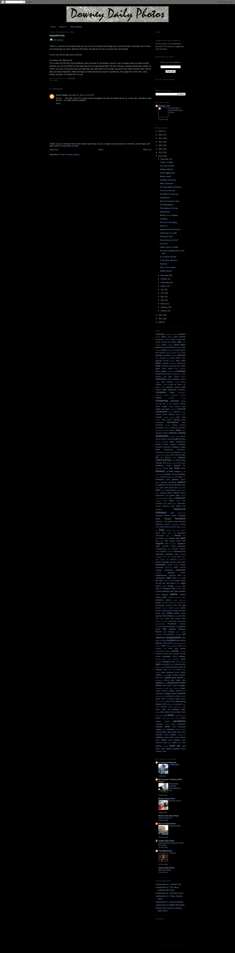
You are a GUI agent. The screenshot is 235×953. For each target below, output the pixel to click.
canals (177, 382)
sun (184, 691)
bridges (164, 371)
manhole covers (169, 546)
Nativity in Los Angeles (169, 215)
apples (167, 339)
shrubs (183, 662)
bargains (173, 353)
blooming (172, 366)
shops (173, 662)
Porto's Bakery (168, 616)
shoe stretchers (173, 659)
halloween (180, 498)
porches (159, 616)
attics (183, 342)
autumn (164, 345)
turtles (183, 718)
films (164, 463)
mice (169, 557)
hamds (165, 501)
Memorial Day (179, 551)
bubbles (169, 371)
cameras (170, 382)
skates (163, 667)
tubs (167, 718)
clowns (177, 406)
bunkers (182, 374)
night (168, 578)
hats (183, 501)
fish (184, 465)
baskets (173, 355)
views (167, 726)
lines (157, 541)
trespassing (178, 715)
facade (183, 452)
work (183, 742)
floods (183, 468)
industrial (182, 521)
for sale (183, 471)
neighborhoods (161, 575)
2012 (160, 156)
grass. (157, 493)
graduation (182, 487)
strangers (181, 685)
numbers (166, 581)
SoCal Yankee (62, 95)
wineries (159, 742)
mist (167, 559)
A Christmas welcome (168, 260)
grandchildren (171, 490)
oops (183, 583)
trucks (158, 718)
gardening (172, 482)
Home (53, 27)
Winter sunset (165, 176)
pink (183, 605)
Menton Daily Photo (166, 799)
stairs (178, 680)
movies (170, 565)
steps (165, 683)
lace (178, 530)
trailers (158, 712)
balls (183, 347)
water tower (181, 732)
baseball (159, 355)
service (174, 656)
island (161, 527)
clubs (183, 406)
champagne (181, 392)
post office (181, 616)
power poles (180, 618)
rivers (178, 640)
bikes (158, 363)
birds (158, 366)
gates (161, 485)
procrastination (160, 624)
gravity (167, 495)
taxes (183, 699)
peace (175, 600)
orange (164, 586)
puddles (171, 626)
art (169, 342)
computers (173, 409)
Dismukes (181, 428)
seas (170, 654)
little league (170, 541)
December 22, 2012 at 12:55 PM (81, 95)
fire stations (174, 463)
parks (173, 594)
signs (158, 664)
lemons (166, 538)
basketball (167, 355)
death (183, 420)
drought (175, 439)
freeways (181, 474)
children (159, 398)
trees (171, 715)
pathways (171, 597)
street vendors (174, 688)
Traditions (164, 219)
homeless (159, 515)
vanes (167, 724)
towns (164, 709)
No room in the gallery (168, 222)
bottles (170, 368)
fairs (183, 455)
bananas (158, 350)
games (182, 479)
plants (183, 608)
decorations (172, 422)
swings (177, 696)
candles (165, 384)
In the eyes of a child (168, 233)
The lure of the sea (167, 191)
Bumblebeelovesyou (163, 374)
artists (174, 342)
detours (175, 425)
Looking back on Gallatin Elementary (170, 905)
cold (55, 80)
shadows (182, 656)
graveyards (160, 495)
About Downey (76, 27)
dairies (169, 420)
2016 (160, 142)
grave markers (173, 493)
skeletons (174, 667)
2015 (160, 145)
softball (182, 672)
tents (173, 701)
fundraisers (160, 479)
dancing (177, 420)
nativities (171, 573)
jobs (178, 527)
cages (157, 382)
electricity (159, 447)
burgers (158, 376)
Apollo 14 (163, 226)
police (170, 613)
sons (164, 675)
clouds (164, 406)
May (163, 297)
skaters (158, 667)
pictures (169, 605)
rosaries (174, 646)
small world (171, 669)
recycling (178, 634)
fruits (180, 477)
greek (172, 495)
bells (183, 358)
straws (166, 688)
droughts (182, 439)
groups (183, 495)
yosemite (175, 749)
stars (183, 680)
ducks (172, 442)
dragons (172, 436)
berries (166, 361)
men (176, 554)
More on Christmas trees (169, 201)
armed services (161, 342)
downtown (162, 435)
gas (157, 485)
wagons (178, 729)
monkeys (173, 559)
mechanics (170, 551)
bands (164, 350)
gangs (158, 482)
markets (182, 549)
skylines (159, 670)
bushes (183, 376)
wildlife (163, 740)
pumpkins (181, 626)
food (171, 471)
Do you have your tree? (169, 240)
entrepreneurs (168, 452)
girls (179, 485)
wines (165, 742)
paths (165, 597)
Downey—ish (163, 106)
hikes (173, 506)
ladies (158, 533)
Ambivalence (165, 212)
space (169, 675)
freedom (175, 474)
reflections (161, 637)
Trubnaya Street (175, 826)
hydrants (159, 521)
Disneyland (159, 430)
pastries (158, 597)
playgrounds (167, 610)
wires (179, 742)
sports (168, 677)
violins (164, 729)
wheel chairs (174, 737)
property (182, 624)
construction (161, 411)
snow (163, 672)
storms (175, 685)
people (158, 603)
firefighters (160, 465)
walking (158, 732)
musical (182, 567)
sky (184, 667)
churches (174, 401)
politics (177, 613)
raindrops (181, 629)
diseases (174, 428)
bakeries (159, 347)
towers (158, 709)
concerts (181, 409)
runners (158, 648)
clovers (171, 406)
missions (162, 559)
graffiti (158, 490)
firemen (169, 465)
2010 (160, 319)
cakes (163, 382)
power (162, 618)
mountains (161, 564)
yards (163, 749)
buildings (181, 371)
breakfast (182, 368)
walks (164, 732)
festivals (159, 463)
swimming (170, 696)
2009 (160, 322)
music (176, 567)
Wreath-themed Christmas (170, 229)
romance (158, 646)
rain (164, 629)
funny (168, 479)
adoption (175, 334)
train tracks (164, 712)
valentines (159, 724)
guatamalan (164, 498)
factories (178, 455)
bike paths (180, 361)
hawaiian (159, 503)
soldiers (159, 675)
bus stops (167, 376)
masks (158, 551)
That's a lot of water (167, 267)
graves (182, 493)
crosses (159, 417)
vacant (166, 721)
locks (178, 541)
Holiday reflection (167, 169)
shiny (164, 659)
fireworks (177, 465)
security (182, 654)
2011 (160, 315)
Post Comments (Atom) (70, 155)
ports (176, 616)
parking (165, 595)
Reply (58, 103)
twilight (158, 721)
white (158, 740)
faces (172, 455)
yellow (168, 749)
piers (175, 605)
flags (171, 468)
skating (168, 667)
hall (174, 498)
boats (183, 366)
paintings (165, 591)
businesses (161, 379)
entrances (159, 452)
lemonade (159, 538)
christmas (162, 400)
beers (168, 358)
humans (180, 518)
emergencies (168, 449)
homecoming (181, 513)
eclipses (173, 444)
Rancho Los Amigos (165, 632)
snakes (158, 672)
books (158, 369)
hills (184, 506)
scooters (182, 651)
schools (175, 651)
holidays (161, 512)
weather (173, 735)
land (174, 533)
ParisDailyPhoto (165, 851)
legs (184, 535)
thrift (164, 704)
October (164, 279)
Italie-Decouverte (164, 870)
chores (183, 398)
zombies (159, 751)
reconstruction (169, 634)
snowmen (170, 672)
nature (183, 573)
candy (170, 384)
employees (181, 449)
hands (171, 501)
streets (182, 688)
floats (177, 468)
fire (168, 463)
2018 (160, 135)
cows (178, 414)
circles (183, 401)
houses (167, 518)
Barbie (168, 353)
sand (176, 648)
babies (182, 345)
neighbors (172, 575)
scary (167, 651)
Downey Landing (177, 433)
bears (157, 358)
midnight (174, 557)
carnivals (169, 387)
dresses (164, 439)
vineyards (181, 727)
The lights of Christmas (169, 194)
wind (170, 740)
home (172, 513)
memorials (160, 554)
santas (182, 648)
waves (166, 735)
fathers (174, 460)
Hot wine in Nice (175, 801)
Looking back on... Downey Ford (168, 884)
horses (174, 516)
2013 (160, 152)
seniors (158, 656)
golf (166, 487)
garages (164, 482)
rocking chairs (177, 643)
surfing (158, 696)
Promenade (172, 624)
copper (170, 412)
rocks (183, 643)
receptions (159, 634)
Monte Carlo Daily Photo (168, 816)
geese (166, 485)
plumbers (182, 610)
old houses (170, 583)
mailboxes (181, 544)
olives (178, 583)
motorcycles (181, 562)
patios (183, 597)
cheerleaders (174, 395)
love (166, 543)
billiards (165, 363)
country (183, 412)
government (173, 487)
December (165, 159)
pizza (171, 608)
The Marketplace (166, 205)
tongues (164, 707)
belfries (178, 358)
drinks (170, 439)
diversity (165, 430)
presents (164, 621)
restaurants (173, 637)
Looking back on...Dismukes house (169, 893)
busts (170, 379)
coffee (158, 409)
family (174, 457)
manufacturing (161, 549)
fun (184, 477)
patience (178, 597)
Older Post (147, 150)
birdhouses (181, 363)
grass (183, 490)
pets (175, 602)
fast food (167, 460)
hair (170, 498)
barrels (179, 353)
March (163, 304)
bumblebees (176, 374)
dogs (178, 430)
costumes (176, 412)
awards (176, 345)
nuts (171, 581)
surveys (163, 696)
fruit (176, 477)
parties (182, 595)
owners (178, 588)
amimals (169, 337)
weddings (159, 737)
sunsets (181, 693)
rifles (157, 640)
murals (182, 565)
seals (166, 654)
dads (164, 420)
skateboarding (180, 664)
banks (177, 350)
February (164, 307)
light (177, 538)
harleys (178, 501)
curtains (158, 420)
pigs (179, 605)
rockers (170, 643)
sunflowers (160, 693)
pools (183, 613)
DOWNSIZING (174, 765)
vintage (158, 729)
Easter (158, 444)
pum (176, 626)
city (157, 404)
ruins (184, 646)
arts (179, 342)
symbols (182, 696)
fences (182, 460)
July (162, 290)
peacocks (182, 600)
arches (173, 339)
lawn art (169, 535)
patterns (168, 600)
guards (158, 498)
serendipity (166, 656)
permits (171, 602)
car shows (178, 384)
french (158, 477)
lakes (164, 533)
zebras (182, 749)
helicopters (181, 503)
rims (161, 640)
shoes (183, 659)
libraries (172, 538)
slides (165, 669)
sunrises (174, 693)
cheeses (182, 395)
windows (177, 740)
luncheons (173, 543)
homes (167, 516)
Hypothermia (57, 35)
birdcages (173, 363)
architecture (181, 339)
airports (158, 337)
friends (163, 477)
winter (174, 743)
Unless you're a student (169, 247)
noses (179, 578)
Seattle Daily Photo (166, 841)
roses (180, 646)
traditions (175, 709)
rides (183, 638)
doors (166, 433)
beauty (162, 358)
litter (162, 541)
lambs (169, 533)
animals (182, 337)
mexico (165, 557)
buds (174, 371)
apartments (160, 339)
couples (158, 414)
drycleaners (164, 442)
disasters (167, 428)
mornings (165, 562)
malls (158, 546)
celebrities (181, 390)
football (177, 471)
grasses (163, 493)
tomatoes (178, 704)
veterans (159, 727)
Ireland (182, 524)
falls (162, 457)
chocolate (171, 398)
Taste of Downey (168, 699)
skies (181, 667)
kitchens (168, 530)
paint (183, 588)
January (164, 311)
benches (159, 361)
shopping (166, 662)
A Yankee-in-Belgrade (167, 762)
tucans (172, 718)
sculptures (159, 654)
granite (179, 490)
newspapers (160, 578)
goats (157, 487)
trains (178, 712)
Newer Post (54, 150)
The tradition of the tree (169, 208)
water (174, 732)
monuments (181, 559)
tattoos (178, 699)
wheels (182, 737)
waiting (183, 729)
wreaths (165, 746)
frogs (168, 477)
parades (182, 591)
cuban (177, 417)
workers (159, 746)
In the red (163, 244)
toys (169, 709)
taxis (157, 701)
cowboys (171, 414)
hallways (158, 501)
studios (171, 691)
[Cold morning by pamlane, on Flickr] (56, 40)
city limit (169, 404)
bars (183, 353)
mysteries (158, 573)
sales (170, 648)
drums (157, 442)
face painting (165, 455)
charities (165, 395)
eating (165, 444)
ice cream (168, 521)
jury (157, 530)
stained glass (169, 680)
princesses (181, 621)
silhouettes (166, 664)
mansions (181, 546)
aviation (170, 345)
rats (177, 632)
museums (159, 567)
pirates (158, 608)
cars (183, 387)
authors (158, 345)
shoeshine (159, 662)
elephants (167, 447)
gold (161, 487)
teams (168, 701)
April (163, 300)
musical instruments (164, 570)
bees (172, 358)
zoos (164, 751)
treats (165, 715)
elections (181, 444)
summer (178, 691)
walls (169, 732)
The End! (172, 853)
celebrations (172, 390)
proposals (159, 626)
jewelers (173, 527)
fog (167, 471)
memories (169, 554)
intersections (175, 524)
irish (157, 527)
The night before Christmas (170, 187)
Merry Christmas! (167, 183)
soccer (176, 672)
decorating (159, 422)
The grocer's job (166, 236)
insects (167, 524)
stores (158, 685)
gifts (175, 485)
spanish (175, 675)
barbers (162, 353)
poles (164, 613)
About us (63, 27)
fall (157, 457)
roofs (164, 646)
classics (182, 404)
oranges (170, 586)
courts (165, 414)
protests (165, 626)
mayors (163, 551)
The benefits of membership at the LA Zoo (176, 110)
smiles (178, 669)
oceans (177, 581)
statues (159, 683)
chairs (172, 392)
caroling (177, 387)
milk (178, 557)
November (165, 275)
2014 (160, 149)
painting (159, 591)
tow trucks (182, 707)
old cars (162, 583)
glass (183, 485)
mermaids (182, 554)
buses (176, 376)
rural (164, 648)
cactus (183, 379)
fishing (165, 468)
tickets (169, 704)
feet (178, 460)
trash (183, 712)
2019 (160, 131)
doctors (172, 430)
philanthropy (181, 602)
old (157, 583)
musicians (180, 570)
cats (164, 389)
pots (157, 618)
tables (158, 699)
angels (175, 337)
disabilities (159, 428)
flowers (160, 471)
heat (174, 503)
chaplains (159, 395)
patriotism (159, 600)
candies (158, 384)
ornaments (178, 586)
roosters (168, 646)
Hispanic (159, 509)
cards (162, 387)
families (168, 457)
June (163, 293)
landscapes (160, 535)
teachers (162, 701)
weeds (166, 737)
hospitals (181, 516)
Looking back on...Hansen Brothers (169, 902)
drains (178, 436)
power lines (169, 618)
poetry (158, 613)
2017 (160, 138)
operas (158, 586)
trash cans (159, 715)
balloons (174, 347)
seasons (176, 654)
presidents (172, 621)
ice (163, 521)
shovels (178, 662)
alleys (163, 337)
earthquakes (180, 442)
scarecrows (160, 651)
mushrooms (168, 567)
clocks (158, 406)
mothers (173, 562)
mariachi (175, 549)
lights (182, 538)
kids (161, 529)
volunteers (171, 729)
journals (183, 527)
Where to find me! (164, 818)
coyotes (183, 414)
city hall (162, 404)
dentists (167, 425)
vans (173, 724)
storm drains (167, 685)
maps (169, 549)
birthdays (164, 366)
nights (174, 578)
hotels (158, 519)
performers (165, 602)
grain (163, 490)
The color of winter (167, 166)
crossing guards (168, 417)
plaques (159, 610)
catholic (158, 390)
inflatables (159, 524)
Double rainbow (166, 271)
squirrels (180, 678)
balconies (166, 347)
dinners (182, 425)
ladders (183, 530)
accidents (168, 334)
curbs (183, 417)
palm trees (174, 591)
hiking (178, 506)
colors (167, 409)
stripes (158, 691)
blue (178, 366)
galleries (175, 479)
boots (164, 368)
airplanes (181, 334)
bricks (158, 371)
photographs (160, 605)
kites (174, 530)
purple (158, 629)
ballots (179, 347)
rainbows (172, 629)
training (173, 712)
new (184, 575)
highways (165, 506)
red (183, 634)
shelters (158, 659)
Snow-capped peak (167, 173)
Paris (157, 594)
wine (183, 740)
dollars (183, 430)
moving (176, 565)
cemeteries (161, 392)
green (178, 495)
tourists (175, 707)
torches (170, 707)
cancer (182, 382)
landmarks (181, 533)
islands (167, 527)
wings (169, 742)
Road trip (163, 264)
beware (172, 361)
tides (172, 704)
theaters (159, 704)
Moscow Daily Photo (167, 824)
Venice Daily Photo (166, 868)
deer (183, 422)
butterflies (176, 379)
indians (175, 521)
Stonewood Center (176, 683)
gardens (181, 482)
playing (175, 610)
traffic (183, 709)
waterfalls (159, 735)
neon (179, 575)
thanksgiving (180, 701)
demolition (159, 425)
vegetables (181, 724)
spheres (161, 677)
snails (183, 669)
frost (172, 477)
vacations (179, 721)
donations (159, 433)
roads (165, 643)
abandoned (160, 334)
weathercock (181, 735)
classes (176, 404)
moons (158, 562)
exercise (177, 452)
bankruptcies (171, 350)
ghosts (171, 485)
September (165, 282)
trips (184, 715)
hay (165, 503)
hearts (170, 503)
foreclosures (159, 474)
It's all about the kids (168, 257)
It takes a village (166, 162)
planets (176, 608)
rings (164, 640)
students (164, 691)
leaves (177, 535)
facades (158, 455)
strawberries (159, 688)
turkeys (177, 718)
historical (179, 509)
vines (174, 727)
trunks (164, 718)
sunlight (167, 693)
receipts (183, 632)
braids (176, 368)
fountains (167, 474)
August (164, 286)
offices (183, 581)
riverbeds (171, 640)
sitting (172, 664)
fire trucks (181, 463)
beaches (181, 355)
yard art (174, 745)
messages (159, 557)
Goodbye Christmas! (168, 180)
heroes (158, 506)
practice (158, 621)
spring (173, 678)
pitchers (164, 608)
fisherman (159, 468)
